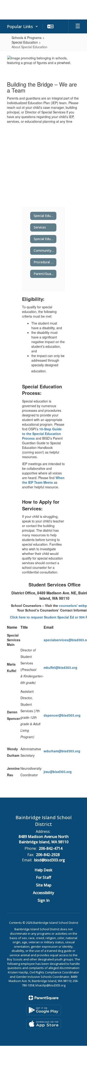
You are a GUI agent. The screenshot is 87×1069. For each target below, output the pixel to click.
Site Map (43, 885)
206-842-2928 (48, 854)
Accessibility (43, 892)
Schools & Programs (27, 37)
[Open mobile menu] (77, 26)
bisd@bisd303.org (49, 860)
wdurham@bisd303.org (62, 751)
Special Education (25, 42)
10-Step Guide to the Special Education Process (42, 434)
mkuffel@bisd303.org (60, 667)
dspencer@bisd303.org (62, 715)
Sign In (44, 900)
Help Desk (43, 870)
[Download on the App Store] (43, 1024)
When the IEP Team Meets (43, 480)
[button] (22, 26)
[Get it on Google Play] (43, 1010)
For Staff (43, 877)
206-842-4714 (50, 848)
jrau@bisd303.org (58, 771)
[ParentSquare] (43, 997)
